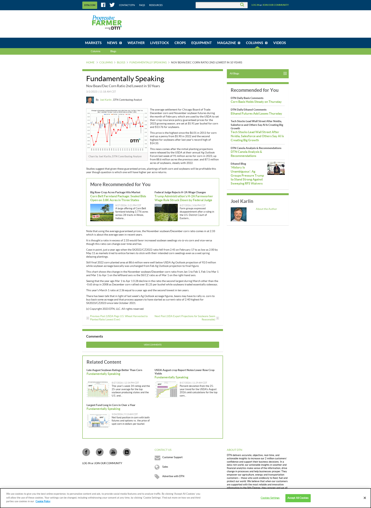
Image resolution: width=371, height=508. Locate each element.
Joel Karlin (106, 100)
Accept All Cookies (298, 498)
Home (90, 62)
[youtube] (113, 452)
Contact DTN (127, 5)
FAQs (142, 5)
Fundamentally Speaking (148, 62)
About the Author (266, 209)
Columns (95, 51)
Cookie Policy (43, 501)
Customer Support (172, 457)
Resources (156, 5)
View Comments (153, 345)
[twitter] (100, 452)
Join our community (275, 5)
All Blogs (234, 73)
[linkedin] (127, 452)
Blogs (121, 62)
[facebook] (86, 452)
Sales (165, 466)
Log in (255, 5)
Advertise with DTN (173, 476)
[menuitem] (93, 43)
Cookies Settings (270, 498)
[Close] (365, 498)
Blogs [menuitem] (113, 51)
